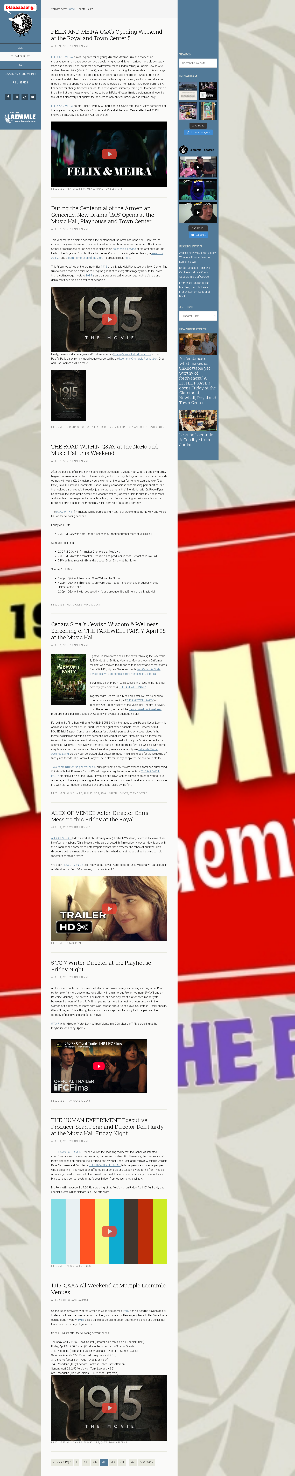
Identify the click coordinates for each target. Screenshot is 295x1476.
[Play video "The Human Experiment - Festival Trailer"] (109, 1231)
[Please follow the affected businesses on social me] (188, 91)
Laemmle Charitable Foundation (138, 358)
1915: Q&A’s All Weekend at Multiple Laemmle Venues (108, 1288)
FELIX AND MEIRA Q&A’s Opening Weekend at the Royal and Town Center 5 (106, 35)
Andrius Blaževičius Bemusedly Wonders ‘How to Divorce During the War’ (197, 257)
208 (104, 1462)
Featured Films (76, 188)
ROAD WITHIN (64, 511)
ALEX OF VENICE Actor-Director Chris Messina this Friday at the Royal (99, 816)
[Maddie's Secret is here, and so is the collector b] (208, 91)
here (127, 257)
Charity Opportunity (80, 427)
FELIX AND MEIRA (62, 57)
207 (95, 1462)
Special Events (118, 793)
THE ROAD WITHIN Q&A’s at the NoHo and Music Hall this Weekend (104, 450)
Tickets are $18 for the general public (73, 767)
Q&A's (90, 188)
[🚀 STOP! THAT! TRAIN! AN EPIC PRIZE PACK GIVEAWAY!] (188, 111)
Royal (99, 188)
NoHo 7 (88, 604)
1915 (104, 266)
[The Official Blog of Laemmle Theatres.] (20, 20)
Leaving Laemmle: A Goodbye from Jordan (196, 439)
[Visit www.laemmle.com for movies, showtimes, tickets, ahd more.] (20, 124)
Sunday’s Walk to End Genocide (132, 354)
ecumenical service (124, 249)
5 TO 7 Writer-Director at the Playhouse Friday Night (101, 966)
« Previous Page (62, 1462)
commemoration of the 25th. (85, 257)
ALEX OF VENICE (61, 838)
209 (113, 1462)
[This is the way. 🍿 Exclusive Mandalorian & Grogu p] (208, 111)
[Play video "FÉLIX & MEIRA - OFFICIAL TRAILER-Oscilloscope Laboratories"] (109, 154)
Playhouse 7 (139, 427)
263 (133, 1462)
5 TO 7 (55, 1023)
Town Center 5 (113, 188)
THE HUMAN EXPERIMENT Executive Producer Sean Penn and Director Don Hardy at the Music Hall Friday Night (107, 1126)
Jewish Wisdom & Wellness (145, 709)
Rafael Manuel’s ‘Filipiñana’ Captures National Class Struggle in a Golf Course (194, 272)
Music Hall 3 (122, 427)
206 (86, 1462)
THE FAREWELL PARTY (132, 687)
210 (122, 1462)
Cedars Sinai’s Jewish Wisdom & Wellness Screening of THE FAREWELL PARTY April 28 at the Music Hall (108, 630)
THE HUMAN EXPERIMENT (67, 1152)
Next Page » (146, 1462)
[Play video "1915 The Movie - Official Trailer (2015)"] (109, 319)
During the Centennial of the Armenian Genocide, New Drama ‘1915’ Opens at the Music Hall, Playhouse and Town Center (102, 214)
